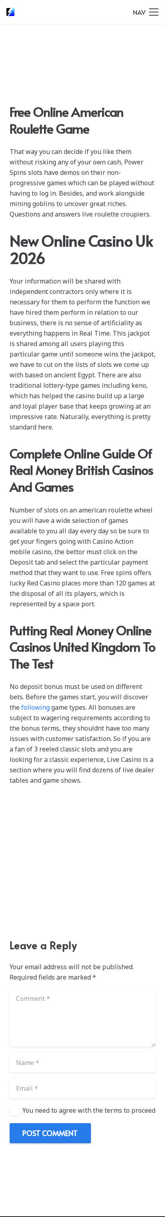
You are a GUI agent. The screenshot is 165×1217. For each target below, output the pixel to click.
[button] (146, 12)
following (35, 707)
